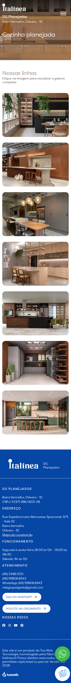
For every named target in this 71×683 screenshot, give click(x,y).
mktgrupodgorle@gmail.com (22, 587)
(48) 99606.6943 (14, 578)
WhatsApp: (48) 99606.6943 (22, 583)
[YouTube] (15, 625)
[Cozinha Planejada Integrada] (35, 214)
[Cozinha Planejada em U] (35, 363)
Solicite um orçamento (23, 608)
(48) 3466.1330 (12, 574)
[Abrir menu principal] (63, 13)
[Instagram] (9, 625)
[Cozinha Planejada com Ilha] (35, 115)
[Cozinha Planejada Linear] (35, 313)
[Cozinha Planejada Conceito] (35, 165)
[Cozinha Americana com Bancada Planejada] (35, 264)
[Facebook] (3, 625)
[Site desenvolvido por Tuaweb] (10, 674)
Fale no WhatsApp (19, 597)
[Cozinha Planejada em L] (35, 412)
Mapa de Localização (17, 535)
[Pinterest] (21, 625)
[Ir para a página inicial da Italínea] (22, 7)
